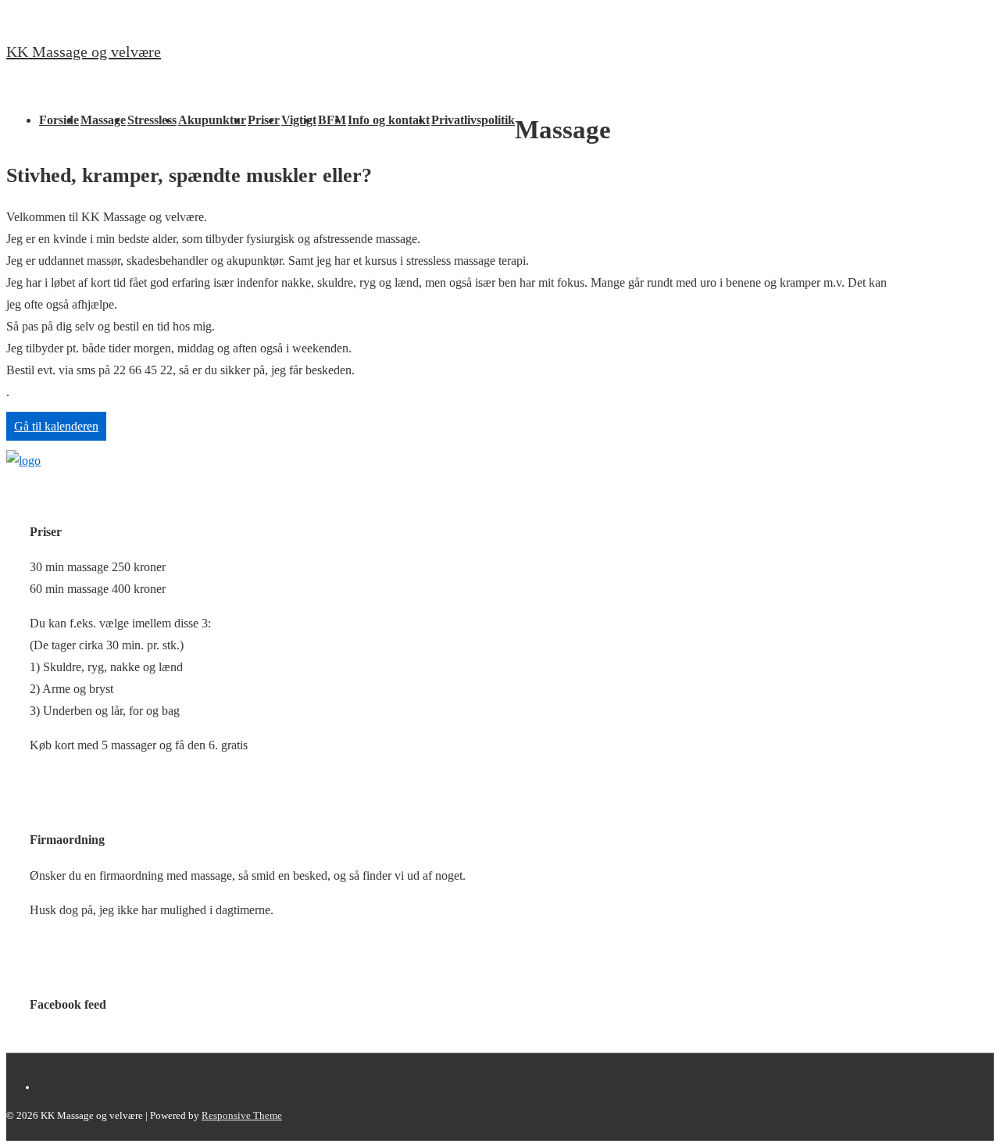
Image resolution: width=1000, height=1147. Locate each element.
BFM (332, 120)
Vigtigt (298, 120)
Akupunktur (212, 120)
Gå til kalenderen (56, 426)
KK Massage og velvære (83, 51)
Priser (264, 120)
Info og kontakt (389, 120)
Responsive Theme (242, 1115)
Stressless (152, 120)
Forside (59, 120)
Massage (103, 120)
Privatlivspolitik (473, 120)
